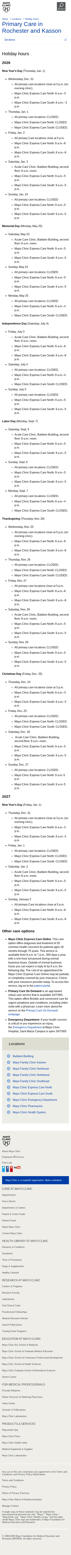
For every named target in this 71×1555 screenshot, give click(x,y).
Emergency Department (27, 1027)
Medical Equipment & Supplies (17, 1449)
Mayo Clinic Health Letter (14, 1442)
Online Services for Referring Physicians (22, 1397)
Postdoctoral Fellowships (14, 1312)
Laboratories (8, 1299)
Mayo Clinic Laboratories (14, 1416)
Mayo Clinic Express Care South (33, 1093)
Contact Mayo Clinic (12, 1233)
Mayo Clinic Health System (29, 1112)
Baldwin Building (23, 1056)
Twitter (3, 1168)
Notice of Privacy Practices (15, 1493)
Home (5, 19)
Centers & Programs (12, 1286)
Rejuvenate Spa (10, 1430)
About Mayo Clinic (11, 1151)
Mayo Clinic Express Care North (32, 1087)
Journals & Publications (14, 1410)
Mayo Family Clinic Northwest (31, 1074)
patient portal (42, 985)
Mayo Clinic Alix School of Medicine (20, 1345)
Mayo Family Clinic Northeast (31, 1068)
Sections (9, 39)
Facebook (7, 1168)
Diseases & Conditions (13, 1247)
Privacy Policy (9, 1486)
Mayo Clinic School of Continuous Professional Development (32, 1357)
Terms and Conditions (13, 1480)
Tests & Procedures (12, 1260)
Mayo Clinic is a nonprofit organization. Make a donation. (34, 1180)
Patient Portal (9, 1220)
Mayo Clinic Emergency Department (35, 1099)
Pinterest (11, 1168)
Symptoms (7, 1253)
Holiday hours (32, 19)
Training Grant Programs (14, 1331)
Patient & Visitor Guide (13, 1214)
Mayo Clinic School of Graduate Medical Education (27, 1351)
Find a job (7, 1162)
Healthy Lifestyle (10, 1272)
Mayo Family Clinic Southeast (31, 1081)
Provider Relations (11, 1390)
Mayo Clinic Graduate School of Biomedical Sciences (28, 1370)
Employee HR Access (13, 1157)
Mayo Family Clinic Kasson (29, 1062)
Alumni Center (9, 1377)
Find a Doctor (9, 1201)
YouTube (17, 1168)
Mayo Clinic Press (11, 1436)
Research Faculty (11, 1292)
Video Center (8, 1403)
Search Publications (12, 1324)
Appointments (9, 1195)
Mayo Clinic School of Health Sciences (21, 1364)
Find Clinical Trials (11, 1305)
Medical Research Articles (15, 1318)
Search (61, 9)
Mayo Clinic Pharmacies (28, 1106)
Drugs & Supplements (13, 1266)
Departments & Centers (14, 1207)
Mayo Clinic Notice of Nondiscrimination (22, 1499)
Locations (16, 19)
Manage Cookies (10, 1506)
